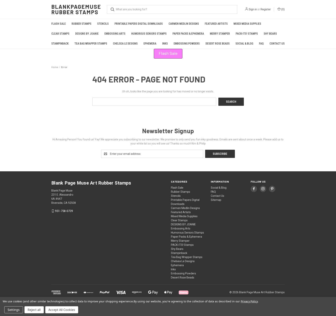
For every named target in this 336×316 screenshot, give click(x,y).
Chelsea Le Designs (125, 43)
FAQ (261, 43)
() (283, 9)
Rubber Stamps (81, 23)
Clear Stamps (60, 33)
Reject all (34, 310)
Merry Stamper (220, 33)
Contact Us (277, 43)
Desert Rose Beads (218, 43)
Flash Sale (58, 23)
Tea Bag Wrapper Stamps (90, 43)
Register (266, 9)
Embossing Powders (187, 43)
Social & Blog (244, 43)
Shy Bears (270, 33)
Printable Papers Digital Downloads (139, 23)
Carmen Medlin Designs (184, 23)
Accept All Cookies (61, 310)
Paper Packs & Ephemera (188, 33)
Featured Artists (216, 23)
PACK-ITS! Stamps (247, 33)
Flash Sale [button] (168, 53)
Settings (14, 310)
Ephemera (150, 43)
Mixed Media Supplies (247, 23)
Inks (165, 43)
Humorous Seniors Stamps (149, 33)
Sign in (253, 9)
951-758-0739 (64, 211)
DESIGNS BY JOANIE (87, 33)
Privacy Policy (249, 301)
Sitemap (216, 199)
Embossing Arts (114, 33)
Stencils (103, 23)
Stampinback (60, 43)
